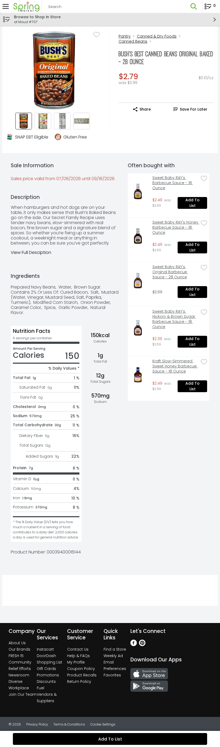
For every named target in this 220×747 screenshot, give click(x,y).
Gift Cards (46, 668)
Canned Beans (133, 41)
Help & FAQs (78, 655)
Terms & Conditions (69, 724)
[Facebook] (133, 645)
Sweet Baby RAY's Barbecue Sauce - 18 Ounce (172, 183)
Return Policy (79, 681)
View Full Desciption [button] (31, 252)
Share (145, 109)
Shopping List (49, 662)
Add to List (193, 202)
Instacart (45, 649)
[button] (193, 6)
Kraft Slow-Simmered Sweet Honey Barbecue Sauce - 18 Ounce (175, 366)
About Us (17, 643)
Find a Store (115, 649)
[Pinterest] (142, 645)
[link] (190, 109)
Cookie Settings (102, 724)
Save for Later (193, 109)
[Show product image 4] (81, 121)
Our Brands (19, 649)
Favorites (112, 675)
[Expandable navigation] (5, 6)
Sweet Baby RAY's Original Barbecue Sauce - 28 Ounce (170, 272)
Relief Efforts (20, 668)
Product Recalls (82, 675)
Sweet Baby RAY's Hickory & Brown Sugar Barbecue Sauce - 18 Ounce (174, 319)
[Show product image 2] (43, 121)
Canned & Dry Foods (157, 36)
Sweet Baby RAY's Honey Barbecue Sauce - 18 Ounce (175, 227)
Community (20, 662)
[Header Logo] (25, 6)
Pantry (125, 36)
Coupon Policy (81, 668)
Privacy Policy (37, 724)
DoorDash (46, 655)
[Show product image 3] (62, 121)
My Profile (76, 662)
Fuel (40, 688)
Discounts (46, 681)
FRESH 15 (16, 655)
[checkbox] (96, 34)
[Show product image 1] (23, 121)
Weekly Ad (113, 655)
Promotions (48, 675)
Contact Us (78, 649)
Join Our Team (22, 694)
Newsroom (19, 675)
